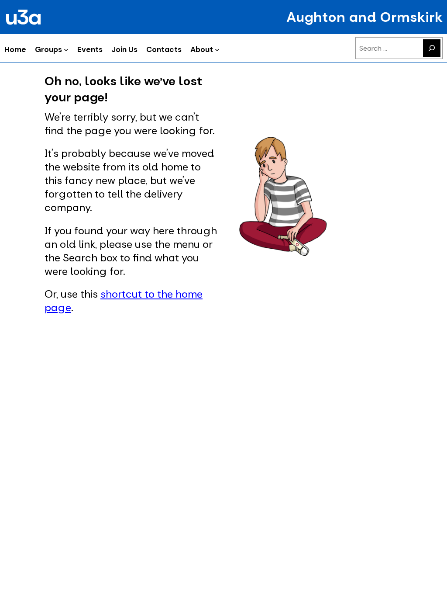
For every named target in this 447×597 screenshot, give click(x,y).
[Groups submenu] (66, 49)
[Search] (431, 48)
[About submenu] (217, 49)
